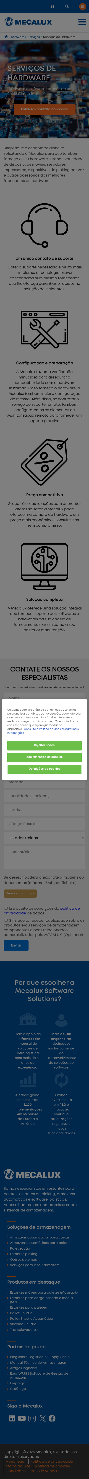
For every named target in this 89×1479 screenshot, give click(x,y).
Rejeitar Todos (44, 745)
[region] (44, 739)
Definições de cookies (44, 769)
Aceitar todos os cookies (44, 757)
